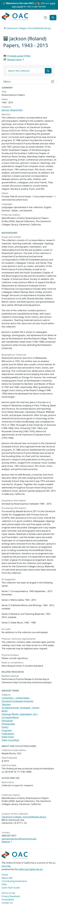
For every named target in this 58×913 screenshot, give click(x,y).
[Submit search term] (48, 70)
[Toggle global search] (53, 17)
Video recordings (10, 740)
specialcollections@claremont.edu (19, 838)
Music (5, 710)
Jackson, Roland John (12, 110)
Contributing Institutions (14, 881)
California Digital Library (30, 869)
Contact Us (7, 902)
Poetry (5, 727)
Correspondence (10, 717)
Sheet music (8, 736)
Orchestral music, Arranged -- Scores (20, 707)
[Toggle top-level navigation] (45, 17)
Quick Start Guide (11, 887)
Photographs (8, 723)
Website (6, 841)
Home (5, 874)
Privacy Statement (11, 896)
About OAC (7, 877)
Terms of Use (8, 893)
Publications (8, 733)
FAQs (4, 884)
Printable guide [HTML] (19, 55)
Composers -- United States (16, 697)
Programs (7, 730)
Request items (14, 59)
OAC (15, 16)
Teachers (6, 704)
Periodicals (7, 720)
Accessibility (8, 899)
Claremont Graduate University (17, 701)
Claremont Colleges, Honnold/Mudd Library (28, 28)
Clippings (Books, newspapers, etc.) (20, 714)
